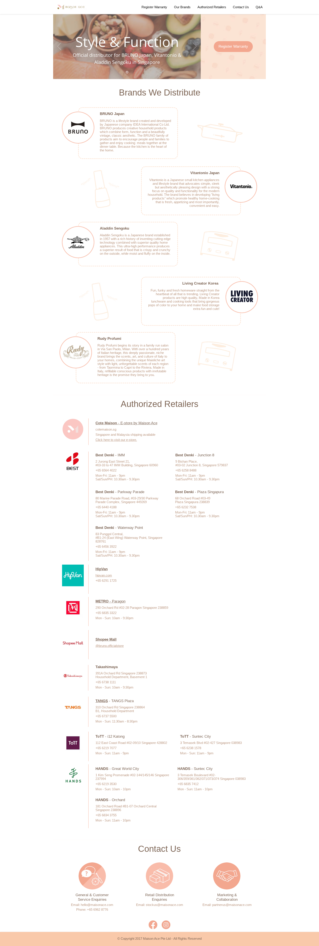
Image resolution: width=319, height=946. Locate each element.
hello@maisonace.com (97, 905)
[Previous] (59, 46)
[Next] (195, 46)
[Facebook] (153, 924)
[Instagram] (166, 924)
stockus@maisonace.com (164, 905)
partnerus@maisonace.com (232, 905)
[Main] (127, 72)
